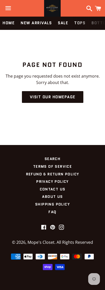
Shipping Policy (52, 204)
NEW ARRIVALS (36, 23)
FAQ (52, 211)
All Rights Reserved (75, 242)
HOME (9, 23)
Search (52, 158)
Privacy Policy (52, 181)
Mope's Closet (41, 242)
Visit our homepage (52, 97)
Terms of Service (52, 166)
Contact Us (52, 189)
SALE (63, 23)
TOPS (79, 23)
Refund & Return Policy (52, 174)
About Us (52, 196)
